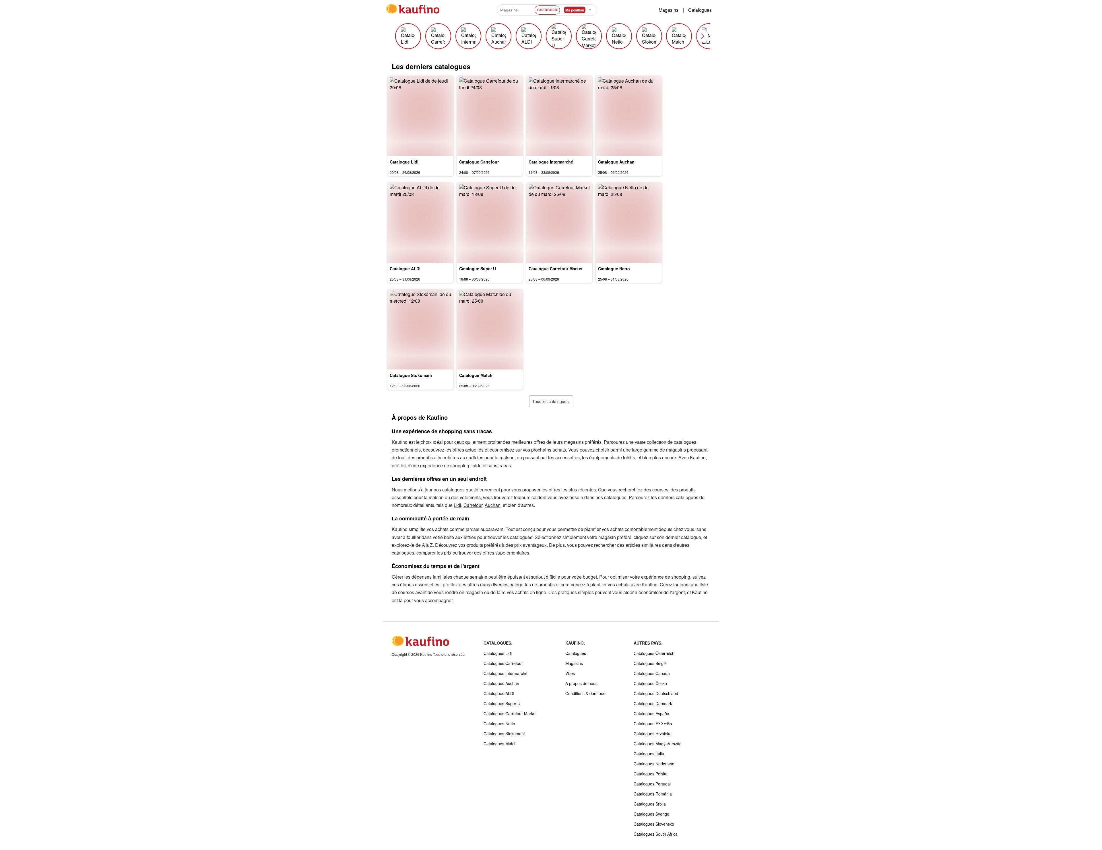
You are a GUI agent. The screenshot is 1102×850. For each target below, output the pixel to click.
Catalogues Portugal (652, 784)
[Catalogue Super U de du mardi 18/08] (490, 222)
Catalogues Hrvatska (653, 733)
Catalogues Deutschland (656, 693)
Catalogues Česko (650, 683)
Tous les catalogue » (551, 401)
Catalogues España (651, 713)
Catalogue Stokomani (411, 375)
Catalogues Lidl (498, 653)
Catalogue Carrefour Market (556, 268)
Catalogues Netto (499, 723)
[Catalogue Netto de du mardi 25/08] (629, 222)
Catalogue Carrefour (479, 162)
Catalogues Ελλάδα (653, 723)
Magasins (668, 10)
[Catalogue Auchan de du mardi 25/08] (629, 116)
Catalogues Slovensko (654, 824)
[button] (702, 36)
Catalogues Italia (649, 753)
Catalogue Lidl (404, 162)
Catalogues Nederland (654, 764)
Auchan (492, 505)
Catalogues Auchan (501, 683)
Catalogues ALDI (499, 693)
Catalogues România (653, 794)
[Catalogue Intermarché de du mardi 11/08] (559, 116)
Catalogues (700, 10)
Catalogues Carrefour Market (510, 713)
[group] (408, 36)
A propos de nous (581, 683)
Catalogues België (650, 663)
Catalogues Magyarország (658, 743)
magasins (676, 449)
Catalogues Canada (652, 673)
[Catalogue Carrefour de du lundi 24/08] (490, 116)
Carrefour (472, 505)
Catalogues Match (500, 743)
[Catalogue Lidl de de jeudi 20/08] (420, 116)
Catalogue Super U (477, 268)
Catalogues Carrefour (503, 663)
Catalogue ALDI (405, 268)
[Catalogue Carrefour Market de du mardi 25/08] (559, 222)
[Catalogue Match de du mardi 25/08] (490, 329)
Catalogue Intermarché (551, 162)
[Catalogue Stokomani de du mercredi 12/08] (420, 329)
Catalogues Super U (502, 703)
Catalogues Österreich (654, 653)
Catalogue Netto (614, 268)
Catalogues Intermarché (505, 673)
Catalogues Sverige (651, 814)
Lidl (457, 505)
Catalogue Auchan (616, 162)
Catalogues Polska (651, 774)
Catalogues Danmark (653, 703)
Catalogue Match (475, 375)
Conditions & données (585, 693)
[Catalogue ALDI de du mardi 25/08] (420, 222)
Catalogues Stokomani (504, 733)
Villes (570, 673)
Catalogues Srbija (650, 804)
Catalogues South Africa (656, 834)
